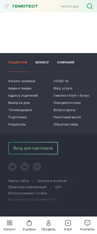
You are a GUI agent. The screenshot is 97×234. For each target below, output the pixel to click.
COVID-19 (61, 81)
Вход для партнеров (33, 148)
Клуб (68, 229)
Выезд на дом (19, 103)
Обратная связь (66, 124)
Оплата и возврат (52, 181)
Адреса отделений (23, 95)
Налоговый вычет (67, 117)
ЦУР (58, 187)
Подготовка (17, 117)
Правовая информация (27, 187)
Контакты (87, 229)
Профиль (48, 229)
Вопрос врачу (65, 110)
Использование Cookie (27, 193)
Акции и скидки (19, 88)
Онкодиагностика (67, 103)
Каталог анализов (21, 81)
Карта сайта (18, 181)
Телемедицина (20, 110)
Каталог (10, 229)
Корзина (29, 229)
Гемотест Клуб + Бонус (71, 95)
